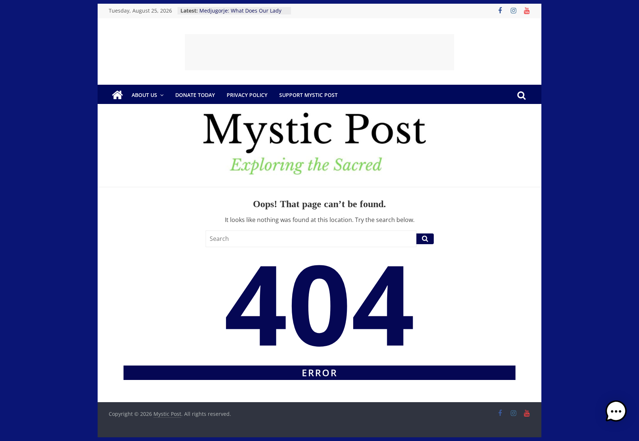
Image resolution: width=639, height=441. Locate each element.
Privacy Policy (247, 94)
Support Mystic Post (308, 94)
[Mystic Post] (117, 95)
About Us (144, 94)
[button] (616, 415)
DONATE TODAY (195, 94)
